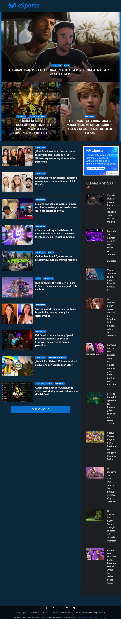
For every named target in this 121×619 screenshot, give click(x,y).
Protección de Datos (62, 612)
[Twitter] (54, 607)
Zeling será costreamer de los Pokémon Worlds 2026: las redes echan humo (111, 566)
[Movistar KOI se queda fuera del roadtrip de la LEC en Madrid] (95, 199)
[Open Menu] (111, 5)
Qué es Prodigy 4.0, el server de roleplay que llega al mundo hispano (56, 258)
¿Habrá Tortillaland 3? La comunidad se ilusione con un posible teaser (56, 363)
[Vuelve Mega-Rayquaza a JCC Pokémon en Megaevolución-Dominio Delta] (95, 437)
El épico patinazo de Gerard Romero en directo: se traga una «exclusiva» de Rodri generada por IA (56, 207)
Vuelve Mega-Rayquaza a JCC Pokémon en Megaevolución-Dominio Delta (111, 446)
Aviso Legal (21, 612)
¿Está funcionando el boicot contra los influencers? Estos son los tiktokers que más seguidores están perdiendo (55, 156)
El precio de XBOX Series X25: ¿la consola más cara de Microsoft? (111, 525)
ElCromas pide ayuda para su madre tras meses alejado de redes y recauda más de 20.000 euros (90, 127)
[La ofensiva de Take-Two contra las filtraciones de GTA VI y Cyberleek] (95, 473)
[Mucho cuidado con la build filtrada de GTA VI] (95, 274)
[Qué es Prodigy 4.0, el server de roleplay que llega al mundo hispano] (17, 261)
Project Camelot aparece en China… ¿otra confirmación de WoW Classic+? (111, 408)
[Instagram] (60, 607)
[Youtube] (67, 607)
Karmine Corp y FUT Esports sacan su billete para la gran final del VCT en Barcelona (111, 364)
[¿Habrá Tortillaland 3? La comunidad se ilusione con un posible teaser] (17, 366)
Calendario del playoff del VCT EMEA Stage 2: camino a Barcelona (111, 245)
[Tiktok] (47, 607)
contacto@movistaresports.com (90, 612)
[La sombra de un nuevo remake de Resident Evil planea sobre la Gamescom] (95, 303)
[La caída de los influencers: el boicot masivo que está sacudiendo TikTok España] (17, 182)
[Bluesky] (74, 607)
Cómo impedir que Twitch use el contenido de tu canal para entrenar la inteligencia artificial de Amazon (55, 233)
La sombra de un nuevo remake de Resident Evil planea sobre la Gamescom (111, 317)
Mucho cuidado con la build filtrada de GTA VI (111, 279)
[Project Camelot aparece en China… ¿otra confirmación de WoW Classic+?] (95, 398)
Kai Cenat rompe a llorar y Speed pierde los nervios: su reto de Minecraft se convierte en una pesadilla (54, 340)
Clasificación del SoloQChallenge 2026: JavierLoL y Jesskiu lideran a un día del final (57, 391)
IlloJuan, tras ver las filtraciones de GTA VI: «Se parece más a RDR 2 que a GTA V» (60, 72)
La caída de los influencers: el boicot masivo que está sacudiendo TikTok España (56, 181)
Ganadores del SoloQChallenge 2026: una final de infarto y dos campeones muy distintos (31, 127)
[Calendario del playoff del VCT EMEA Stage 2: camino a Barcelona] (95, 235)
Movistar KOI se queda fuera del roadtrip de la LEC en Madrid (111, 208)
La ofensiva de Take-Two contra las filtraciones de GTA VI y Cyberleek (111, 485)
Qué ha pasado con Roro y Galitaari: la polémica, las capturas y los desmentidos (55, 312)
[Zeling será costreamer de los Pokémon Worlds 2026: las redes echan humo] (95, 554)
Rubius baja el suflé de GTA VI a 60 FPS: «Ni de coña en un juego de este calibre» (56, 286)
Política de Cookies (39, 612)
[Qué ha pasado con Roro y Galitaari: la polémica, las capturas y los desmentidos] (17, 314)
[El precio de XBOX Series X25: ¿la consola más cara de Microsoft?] (95, 515)
